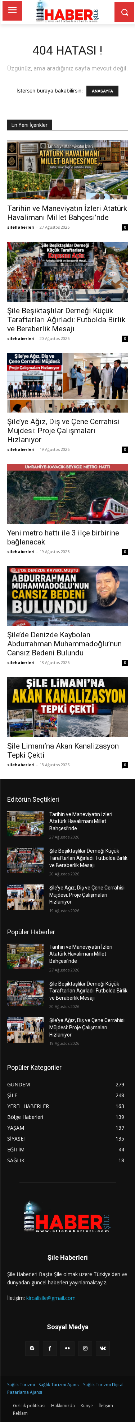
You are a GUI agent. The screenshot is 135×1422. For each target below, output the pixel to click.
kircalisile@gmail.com (51, 1297)
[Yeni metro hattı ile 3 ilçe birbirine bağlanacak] (67, 493)
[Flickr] (67, 1348)
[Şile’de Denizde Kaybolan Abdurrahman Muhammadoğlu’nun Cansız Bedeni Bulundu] (67, 596)
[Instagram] (85, 1348)
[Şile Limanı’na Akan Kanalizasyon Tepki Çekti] (67, 707)
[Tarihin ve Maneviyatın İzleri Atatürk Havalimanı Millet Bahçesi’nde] (67, 169)
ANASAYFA (102, 91)
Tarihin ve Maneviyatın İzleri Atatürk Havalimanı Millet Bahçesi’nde (67, 213)
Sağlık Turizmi (21, 1385)
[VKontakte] (103, 1348)
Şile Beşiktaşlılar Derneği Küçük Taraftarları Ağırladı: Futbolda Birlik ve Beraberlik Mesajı (66, 319)
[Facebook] (50, 1348)
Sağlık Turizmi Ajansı (59, 1385)
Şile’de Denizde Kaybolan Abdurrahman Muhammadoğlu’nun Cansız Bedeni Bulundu (64, 643)
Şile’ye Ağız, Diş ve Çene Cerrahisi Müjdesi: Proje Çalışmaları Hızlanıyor (63, 430)
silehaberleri (21, 227)
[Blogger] (32, 1348)
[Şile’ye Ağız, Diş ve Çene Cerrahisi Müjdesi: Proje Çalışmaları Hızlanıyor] (67, 383)
